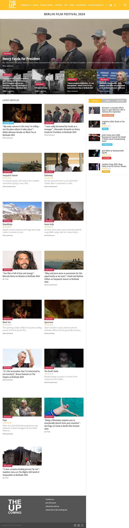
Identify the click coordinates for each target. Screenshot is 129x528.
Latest (107, 101)
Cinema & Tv (26, 5)
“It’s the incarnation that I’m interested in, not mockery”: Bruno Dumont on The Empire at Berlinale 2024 (21, 374)
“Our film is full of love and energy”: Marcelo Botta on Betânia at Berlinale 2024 (21, 275)
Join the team (51, 503)
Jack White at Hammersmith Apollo (113, 152)
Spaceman (48, 322)
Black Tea (7, 322)
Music (35, 5)
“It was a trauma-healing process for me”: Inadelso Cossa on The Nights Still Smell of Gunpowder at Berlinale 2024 (21, 472)
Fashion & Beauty (96, 5)
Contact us (50, 499)
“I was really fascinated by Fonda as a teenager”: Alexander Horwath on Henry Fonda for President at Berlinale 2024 (62, 129)
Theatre (58, 5)
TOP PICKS (120, 101)
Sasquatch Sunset (10, 175)
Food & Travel (46, 5)
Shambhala (7, 224)
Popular (95, 101)
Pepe (5, 420)
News (72, 5)
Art (66, 5)
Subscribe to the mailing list (56, 510)
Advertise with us (52, 506)
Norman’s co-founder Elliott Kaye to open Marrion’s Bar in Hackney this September (113, 110)
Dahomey (48, 175)
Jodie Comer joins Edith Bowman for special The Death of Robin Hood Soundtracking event (114, 138)
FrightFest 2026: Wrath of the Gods (113, 123)
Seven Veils (49, 224)
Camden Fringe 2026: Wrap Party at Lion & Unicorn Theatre (114, 165)
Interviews (81, 5)
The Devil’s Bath (51, 371)
